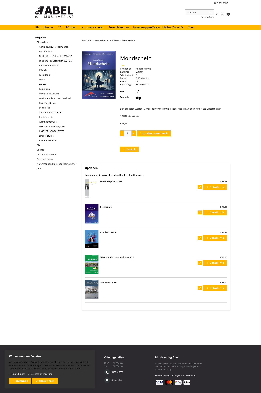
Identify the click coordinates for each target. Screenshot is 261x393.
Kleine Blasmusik (47, 140)
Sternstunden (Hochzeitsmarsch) (117, 257)
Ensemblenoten (119, 27)
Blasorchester (44, 27)
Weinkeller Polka (108, 282)
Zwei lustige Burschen (111, 181)
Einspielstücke (46, 135)
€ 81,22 (223, 232)
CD (59, 27)
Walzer (42, 84)
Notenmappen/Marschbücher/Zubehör (158, 27)
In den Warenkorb (156, 133)
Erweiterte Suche (207, 17)
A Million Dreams (109, 232)
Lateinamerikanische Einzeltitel (55, 98)
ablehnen (22, 381)
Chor (191, 27)
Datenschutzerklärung (40, 373)
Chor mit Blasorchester (50, 112)
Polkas (42, 79)
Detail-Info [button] (217, 187)
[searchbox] (196, 12)
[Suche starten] (210, 12)
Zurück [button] (131, 149)
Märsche (43, 70)
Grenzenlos (106, 206)
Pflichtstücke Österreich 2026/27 (55, 56)
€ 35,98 (223, 181)
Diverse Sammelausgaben (52, 126)
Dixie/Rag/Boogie (47, 103)
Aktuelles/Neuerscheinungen (54, 46)
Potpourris (44, 88)
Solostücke (44, 107)
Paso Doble (44, 74)
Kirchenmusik (46, 117)
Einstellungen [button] (18, 373)
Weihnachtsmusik (48, 121)
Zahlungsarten (177, 375)
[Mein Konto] (217, 14)
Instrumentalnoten (92, 27)
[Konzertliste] (222, 14)
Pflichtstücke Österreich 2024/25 (55, 60)
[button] (227, 14)
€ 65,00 (223, 257)
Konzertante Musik (48, 65)
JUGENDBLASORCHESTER (51, 131)
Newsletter (222, 2)
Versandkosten (162, 375)
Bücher (70, 27)
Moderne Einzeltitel (49, 93)
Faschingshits (46, 51)
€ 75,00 (223, 206)
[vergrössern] (98, 75)
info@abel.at (116, 380)
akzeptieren (47, 381)
